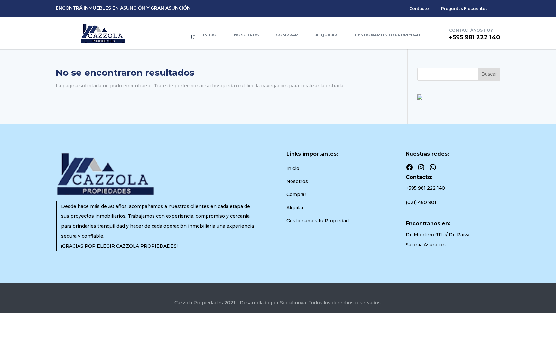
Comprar (287, 35)
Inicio (210, 35)
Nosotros (246, 35)
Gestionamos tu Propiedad (387, 35)
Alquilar (326, 35)
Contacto (419, 8)
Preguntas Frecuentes (464, 8)
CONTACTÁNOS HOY (471, 30)
